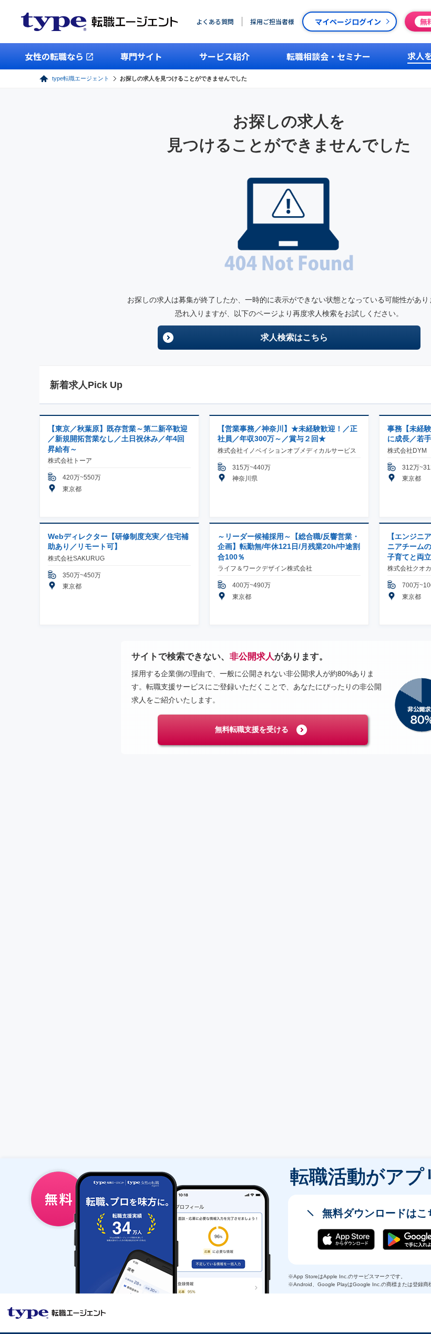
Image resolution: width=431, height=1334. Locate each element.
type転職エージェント (80, 78)
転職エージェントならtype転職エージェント (56, 1313)
